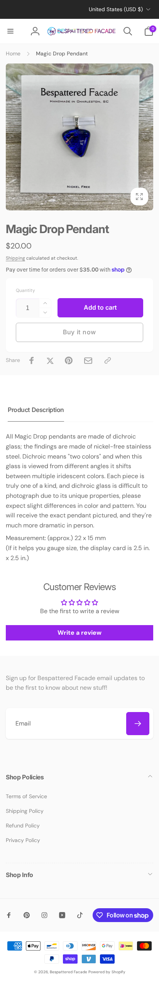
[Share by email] (88, 360)
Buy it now (79, 332)
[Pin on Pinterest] (69, 360)
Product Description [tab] (36, 410)
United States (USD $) (116, 9)
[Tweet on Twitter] (50, 360)
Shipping (15, 258)
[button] (10, 31)
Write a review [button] (79, 633)
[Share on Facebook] (32, 360)
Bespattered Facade (68, 971)
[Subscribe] (137, 723)
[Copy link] (108, 360)
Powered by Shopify (106, 971)
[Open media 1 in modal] (79, 136)
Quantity (25, 290)
